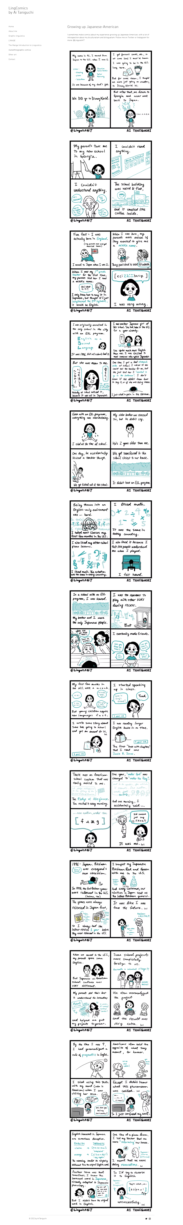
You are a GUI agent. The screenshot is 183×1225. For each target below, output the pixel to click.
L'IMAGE (12, 40)
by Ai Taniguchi (21, 12)
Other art (12, 54)
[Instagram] (150, 1219)
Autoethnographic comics (20, 50)
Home (11, 26)
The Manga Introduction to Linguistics (25, 45)
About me (13, 31)
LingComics (18, 8)
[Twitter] (146, 1219)
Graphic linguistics (17, 36)
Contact (12, 59)
